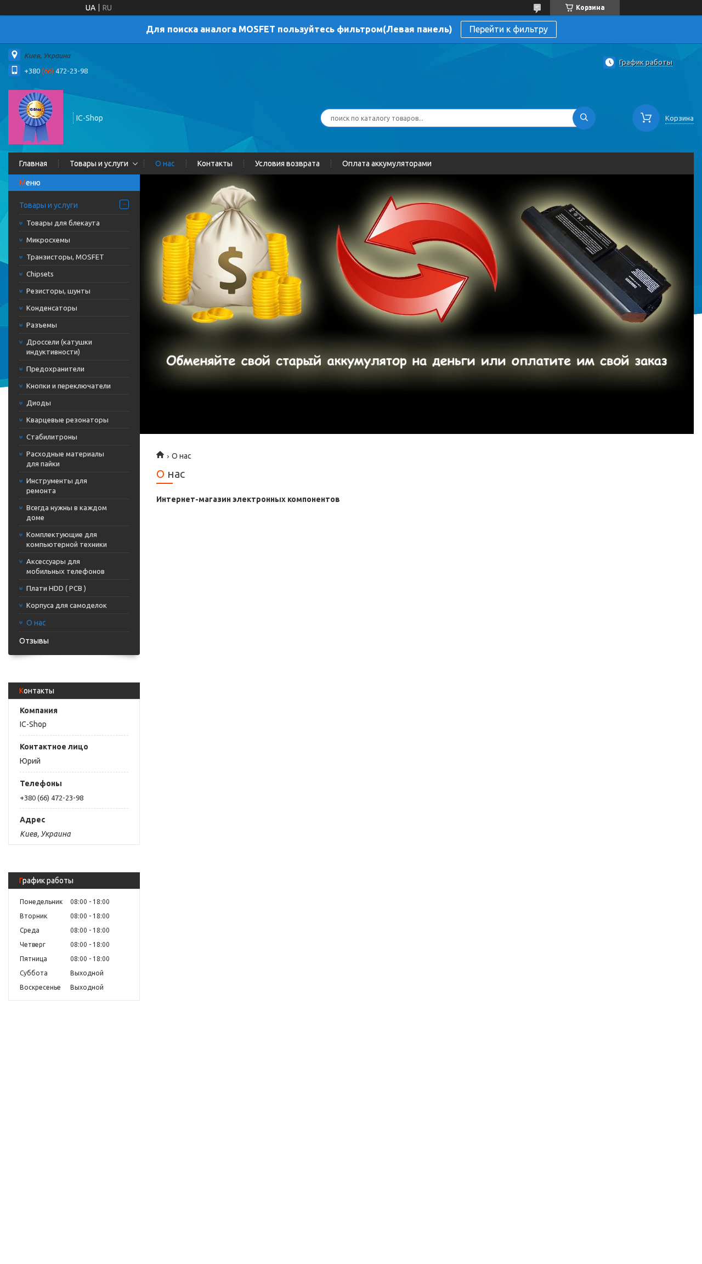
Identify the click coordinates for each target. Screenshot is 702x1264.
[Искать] (584, 117)
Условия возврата (287, 163)
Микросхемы (48, 240)
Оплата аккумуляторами (387, 163)
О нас (165, 163)
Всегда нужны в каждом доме (66, 512)
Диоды (38, 403)
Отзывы (34, 640)
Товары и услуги (99, 163)
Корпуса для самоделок (66, 605)
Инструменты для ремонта (56, 485)
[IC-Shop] (35, 116)
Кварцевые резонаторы (67, 420)
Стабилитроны (51, 437)
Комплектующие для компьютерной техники (66, 539)
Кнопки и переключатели (68, 386)
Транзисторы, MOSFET (65, 257)
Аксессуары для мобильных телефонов (65, 566)
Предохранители (55, 369)
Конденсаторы (51, 308)
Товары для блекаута (63, 223)
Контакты (215, 163)
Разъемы (41, 325)
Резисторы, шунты (58, 291)
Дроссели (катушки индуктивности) (59, 347)
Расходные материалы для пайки (65, 458)
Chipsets (40, 274)
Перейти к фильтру (508, 29)
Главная (33, 163)
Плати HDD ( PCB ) (56, 588)
